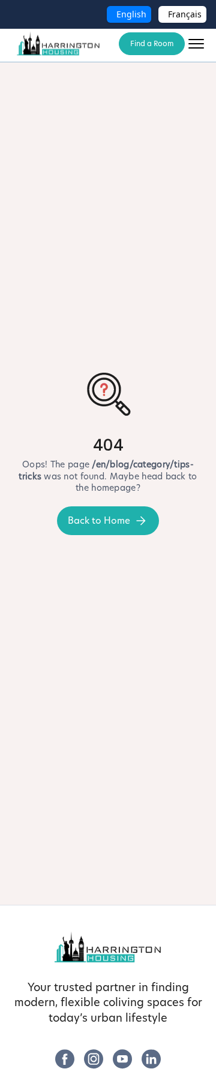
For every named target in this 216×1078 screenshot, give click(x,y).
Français (185, 14)
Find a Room (151, 43)
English (131, 14)
